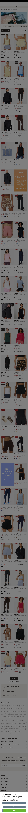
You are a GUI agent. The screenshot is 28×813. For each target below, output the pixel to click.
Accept (14, 810)
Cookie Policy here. (14, 800)
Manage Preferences (14, 806)
